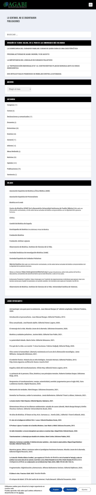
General (10, 140)
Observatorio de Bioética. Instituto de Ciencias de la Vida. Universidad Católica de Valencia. (43, 287)
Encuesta (10, 122)
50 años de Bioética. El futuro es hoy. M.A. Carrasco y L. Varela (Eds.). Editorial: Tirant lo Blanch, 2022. (47, 415)
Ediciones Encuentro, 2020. (58, 329)
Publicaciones (12, 169)
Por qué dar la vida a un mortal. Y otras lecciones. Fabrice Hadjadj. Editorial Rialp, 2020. (42, 346)
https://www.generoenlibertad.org (34, 272)
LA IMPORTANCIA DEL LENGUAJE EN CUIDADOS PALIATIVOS (29, 60)
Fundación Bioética (16, 235)
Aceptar (56, 489)
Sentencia (11, 175)
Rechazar (70, 489)
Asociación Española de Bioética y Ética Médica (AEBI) (29, 191)
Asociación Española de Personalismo (23, 197)
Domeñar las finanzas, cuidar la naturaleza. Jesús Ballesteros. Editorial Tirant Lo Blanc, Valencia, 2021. (47, 395)
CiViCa (12, 218)
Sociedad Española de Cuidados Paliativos (25, 258)
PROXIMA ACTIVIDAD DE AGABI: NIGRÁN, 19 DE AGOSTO (28, 54)
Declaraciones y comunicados (18, 117)
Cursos (9, 111)
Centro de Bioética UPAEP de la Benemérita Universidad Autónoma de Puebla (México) (41, 208)
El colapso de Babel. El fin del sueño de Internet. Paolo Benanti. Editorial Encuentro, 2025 (42, 479)
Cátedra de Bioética (51, 457)
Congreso (10, 105)
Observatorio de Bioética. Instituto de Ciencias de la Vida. (30, 247)
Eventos (10, 134)
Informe (10, 146)
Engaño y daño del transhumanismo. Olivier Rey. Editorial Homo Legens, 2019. (38, 368)
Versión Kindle (40, 473)
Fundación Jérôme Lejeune (19, 241)
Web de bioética (15, 264)
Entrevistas (11, 128)
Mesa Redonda (12, 151)
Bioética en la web (16, 202)
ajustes (21, 493)
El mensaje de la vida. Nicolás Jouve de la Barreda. (28, 329)
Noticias (10, 157)
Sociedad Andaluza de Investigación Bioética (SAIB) (28, 253)
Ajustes (84, 489)
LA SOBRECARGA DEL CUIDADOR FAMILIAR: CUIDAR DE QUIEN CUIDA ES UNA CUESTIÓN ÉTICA (42, 48)
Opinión (10, 163)
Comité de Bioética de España (20, 223)
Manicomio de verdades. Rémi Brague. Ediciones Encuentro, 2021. (34, 390)
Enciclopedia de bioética (18, 229)
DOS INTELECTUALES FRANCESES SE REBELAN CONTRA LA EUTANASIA (34, 74)
